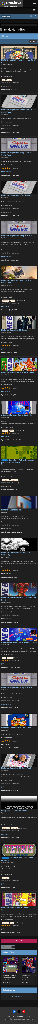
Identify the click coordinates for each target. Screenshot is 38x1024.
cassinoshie (7, 602)
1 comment (6, 306)
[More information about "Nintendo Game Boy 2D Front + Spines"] (19, 364)
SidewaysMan (7, 285)
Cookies (28, 1017)
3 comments (7, 664)
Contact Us (19, 1017)
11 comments (7, 391)
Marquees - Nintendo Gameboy (14, 810)
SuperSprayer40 (8, 862)
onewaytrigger (7, 65)
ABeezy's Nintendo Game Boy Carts (16, 415)
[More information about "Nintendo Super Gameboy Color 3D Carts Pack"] (19, 101)
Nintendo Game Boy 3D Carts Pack (16, 768)
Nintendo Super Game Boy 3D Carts (16, 195)
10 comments (7, 349)
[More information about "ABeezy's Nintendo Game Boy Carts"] (19, 407)
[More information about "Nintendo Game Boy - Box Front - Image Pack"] (19, 589)
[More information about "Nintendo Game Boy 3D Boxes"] (19, 322)
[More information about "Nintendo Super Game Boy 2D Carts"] (19, 227)
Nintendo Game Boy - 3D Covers (15, 907)
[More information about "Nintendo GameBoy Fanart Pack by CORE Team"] (19, 272)
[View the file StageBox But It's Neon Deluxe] (29, 965)
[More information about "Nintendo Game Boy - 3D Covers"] (19, 899)
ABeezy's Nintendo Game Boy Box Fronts (19, 642)
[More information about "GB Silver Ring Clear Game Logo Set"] (19, 850)
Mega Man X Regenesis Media (13, 975)
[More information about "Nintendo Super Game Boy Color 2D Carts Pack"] (19, 144)
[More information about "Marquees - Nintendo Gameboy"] (19, 802)
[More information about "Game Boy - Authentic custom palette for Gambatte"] (19, 452)
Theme (10, 1017)
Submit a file (19, 941)
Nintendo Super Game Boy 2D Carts (16, 235)
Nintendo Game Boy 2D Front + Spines (17, 372)
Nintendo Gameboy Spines (12, 510)
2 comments (7, 172)
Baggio (5, 512)
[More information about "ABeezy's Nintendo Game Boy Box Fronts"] (19, 634)
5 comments (7, 436)
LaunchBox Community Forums (16, 10)
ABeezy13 (6, 417)
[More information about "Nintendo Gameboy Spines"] (19, 502)
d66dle (26, 977)
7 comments (7, 257)
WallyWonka (7, 332)
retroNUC (6, 557)
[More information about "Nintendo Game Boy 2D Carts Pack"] (19, 720)
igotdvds (6, 813)
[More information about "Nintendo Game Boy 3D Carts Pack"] (19, 760)
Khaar (5, 465)
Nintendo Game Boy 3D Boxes (14, 330)
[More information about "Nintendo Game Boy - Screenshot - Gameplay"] (19, 544)
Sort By (32, 41)
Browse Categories (18, 996)
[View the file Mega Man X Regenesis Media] (11, 965)
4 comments (7, 704)
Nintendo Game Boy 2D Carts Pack (16, 728)
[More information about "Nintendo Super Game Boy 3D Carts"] (19, 187)
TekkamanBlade (10, 977)
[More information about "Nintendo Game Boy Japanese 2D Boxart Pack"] (19, 52)
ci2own (5, 114)
